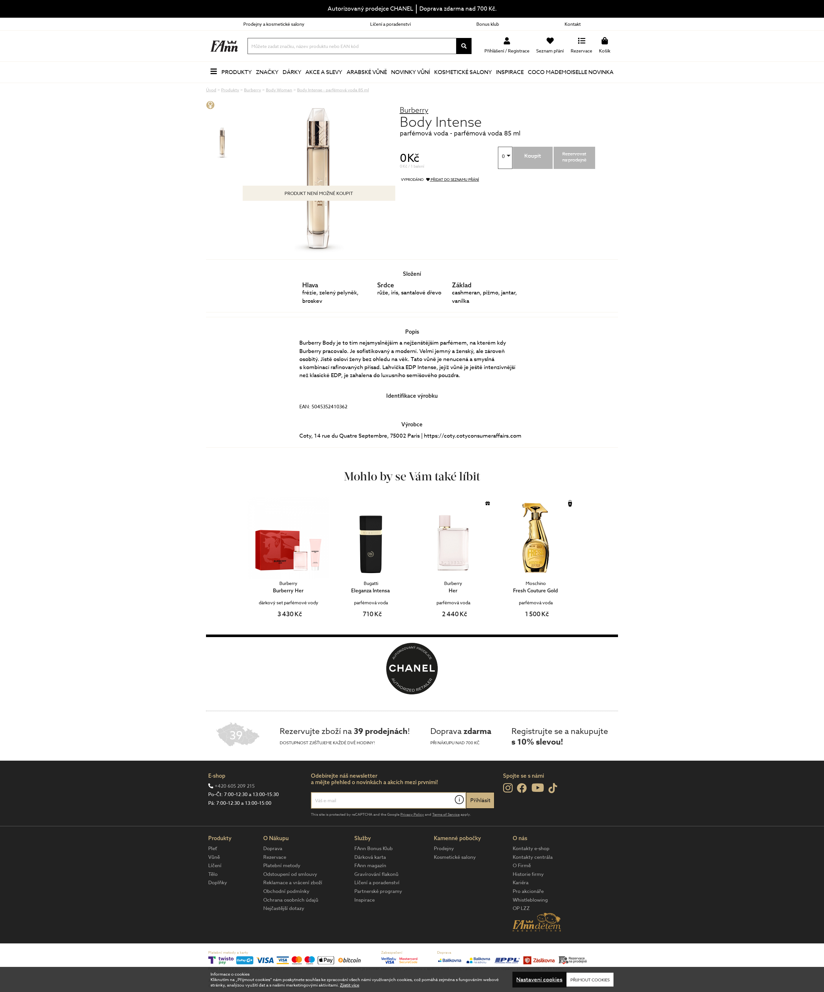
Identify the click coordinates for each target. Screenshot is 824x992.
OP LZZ (521, 908)
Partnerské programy (378, 891)
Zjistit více (349, 985)
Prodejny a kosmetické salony (273, 24)
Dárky (292, 72)
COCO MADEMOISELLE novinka (570, 72)
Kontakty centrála (533, 857)
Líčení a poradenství (390, 24)
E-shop (216, 775)
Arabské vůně (367, 72)
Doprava (272, 848)
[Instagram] (507, 788)
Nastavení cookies (539, 980)
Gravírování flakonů (376, 874)
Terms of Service (446, 814)
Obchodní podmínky (286, 891)
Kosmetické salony (463, 72)
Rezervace (274, 857)
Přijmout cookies (590, 979)
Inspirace (510, 72)
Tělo (213, 874)
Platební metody (281, 865)
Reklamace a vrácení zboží (292, 882)
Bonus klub (487, 24)
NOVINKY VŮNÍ (410, 72)
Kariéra (521, 882)
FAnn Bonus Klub (373, 848)
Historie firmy (528, 874)
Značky (267, 72)
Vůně (214, 857)
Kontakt (573, 24)
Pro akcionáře (528, 891)
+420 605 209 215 (235, 786)
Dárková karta (370, 857)
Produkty (236, 72)
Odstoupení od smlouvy (290, 874)
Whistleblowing (530, 900)
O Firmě (522, 865)
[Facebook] (522, 788)
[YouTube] (537, 787)
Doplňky (217, 882)
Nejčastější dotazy (283, 908)
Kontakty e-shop (531, 848)
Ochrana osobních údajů (290, 900)
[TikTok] (552, 788)
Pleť (212, 848)
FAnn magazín (370, 865)
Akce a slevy (323, 72)
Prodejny (444, 848)
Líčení (214, 865)
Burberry (414, 110)
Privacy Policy (412, 814)
